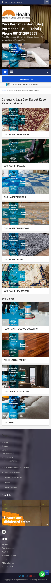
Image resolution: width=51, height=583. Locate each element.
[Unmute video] (25, 513)
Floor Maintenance (11, 461)
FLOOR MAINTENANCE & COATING (21, 329)
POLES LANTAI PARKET (15, 360)
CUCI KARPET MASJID (14, 166)
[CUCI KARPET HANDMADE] (25, 119)
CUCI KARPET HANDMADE (16, 134)
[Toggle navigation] (11, 71)
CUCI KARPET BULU (13, 259)
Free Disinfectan (8, 454)
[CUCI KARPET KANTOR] (25, 182)
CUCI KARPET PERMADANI (16, 291)
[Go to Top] (46, 572)
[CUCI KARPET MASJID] (25, 151)
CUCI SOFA (9, 422)
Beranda (5, 446)
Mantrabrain (42, 580)
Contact (5, 450)
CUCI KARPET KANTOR (15, 197)
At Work (5, 442)
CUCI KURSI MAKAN (9, 487)
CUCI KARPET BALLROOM (16, 228)
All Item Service (8, 563)
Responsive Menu (46, 2)
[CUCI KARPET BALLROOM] (25, 213)
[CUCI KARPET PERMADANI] (25, 276)
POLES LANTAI (7, 457)
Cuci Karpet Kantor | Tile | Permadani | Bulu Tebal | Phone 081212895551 (22, 28)
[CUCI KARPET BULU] (25, 244)
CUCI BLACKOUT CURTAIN (16, 391)
